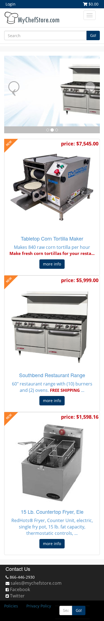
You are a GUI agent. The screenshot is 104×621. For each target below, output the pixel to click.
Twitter (17, 596)
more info (52, 264)
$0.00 (92, 4)
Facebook (20, 589)
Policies (11, 606)
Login (11, 4)
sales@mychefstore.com (36, 583)
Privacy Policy (38, 606)
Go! (93, 35)
